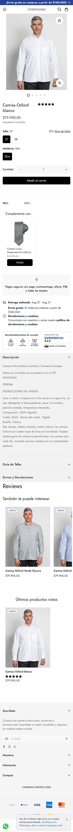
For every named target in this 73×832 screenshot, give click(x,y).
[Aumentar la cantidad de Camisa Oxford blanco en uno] (66, 169)
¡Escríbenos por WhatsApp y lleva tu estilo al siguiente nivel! (40, 823)
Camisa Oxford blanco (18, 672)
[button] (46, 104)
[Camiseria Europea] (36, 9)
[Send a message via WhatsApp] (6, 826)
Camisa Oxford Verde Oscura (23, 571)
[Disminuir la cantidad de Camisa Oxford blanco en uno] (21, 169)
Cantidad (8, 169)
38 (16, 139)
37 (6, 139)
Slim (7, 156)
